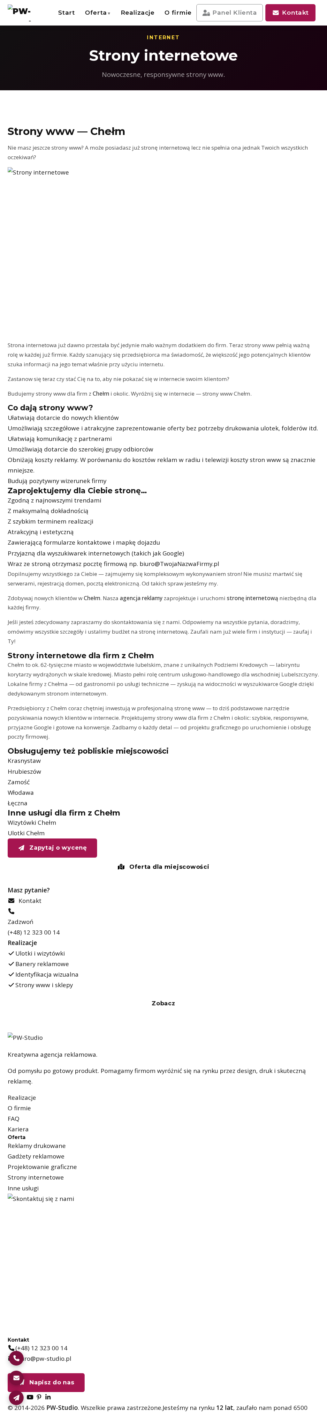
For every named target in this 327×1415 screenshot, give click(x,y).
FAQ (13, 1118)
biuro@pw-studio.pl (43, 1358)
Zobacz (163, 1003)
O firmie (178, 12)
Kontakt (295, 12)
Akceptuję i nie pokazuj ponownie (268, 1382)
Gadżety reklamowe (36, 1156)
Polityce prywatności (245, 1364)
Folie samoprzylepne (129, 126)
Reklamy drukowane (37, 1146)
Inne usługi (23, 1188)
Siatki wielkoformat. (129, 79)
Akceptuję (241, 1400)
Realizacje (138, 12)
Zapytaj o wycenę (57, 847)
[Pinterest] (39, 1397)
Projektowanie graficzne (42, 1167)
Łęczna (17, 803)
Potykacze (187, 145)
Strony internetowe (36, 1177)
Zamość (19, 782)
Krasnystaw (24, 760)
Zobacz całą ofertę (264, 142)
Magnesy (128, 145)
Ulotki (187, 37)
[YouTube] (30, 1397)
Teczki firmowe (187, 102)
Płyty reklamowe (187, 126)
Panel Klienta (234, 12)
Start (66, 12)
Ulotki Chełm (26, 833)
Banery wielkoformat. (189, 56)
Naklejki (187, 79)
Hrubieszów (24, 771)
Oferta (96, 12)
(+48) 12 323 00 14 (34, 932)
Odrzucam (289, 1400)
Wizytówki (128, 37)
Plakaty (128, 56)
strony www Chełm (226, 393)
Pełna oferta (51, 141)
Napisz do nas (51, 1382)
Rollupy (128, 103)
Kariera (18, 1129)
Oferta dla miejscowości (168, 866)
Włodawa (21, 792)
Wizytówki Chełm (32, 822)
